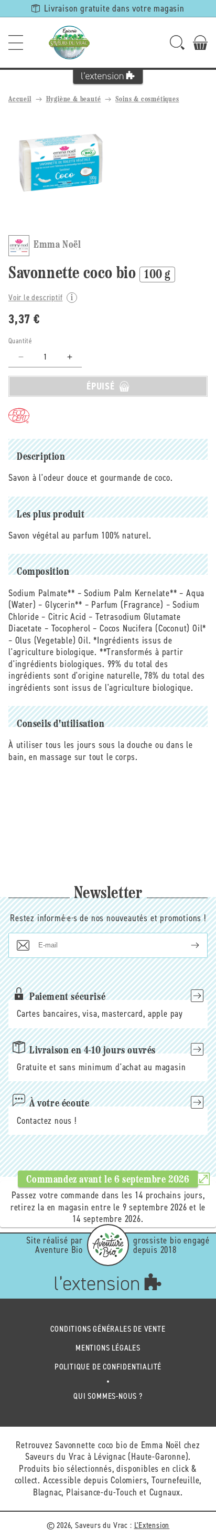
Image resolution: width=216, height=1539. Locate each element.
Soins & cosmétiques (147, 99)
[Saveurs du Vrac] (69, 42)
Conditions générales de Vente (107, 1328)
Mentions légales (108, 1347)
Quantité (20, 341)
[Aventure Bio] (108, 1245)
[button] (15, 42)
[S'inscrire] (186, 945)
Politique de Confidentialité (108, 1366)
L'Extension (152, 1525)
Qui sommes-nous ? (108, 1395)
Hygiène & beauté (73, 99)
